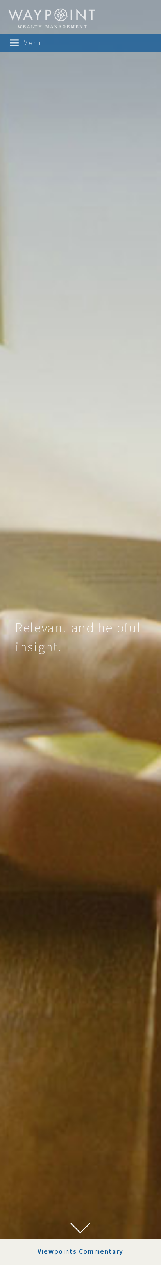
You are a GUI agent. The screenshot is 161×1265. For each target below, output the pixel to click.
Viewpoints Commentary (80, 1251)
